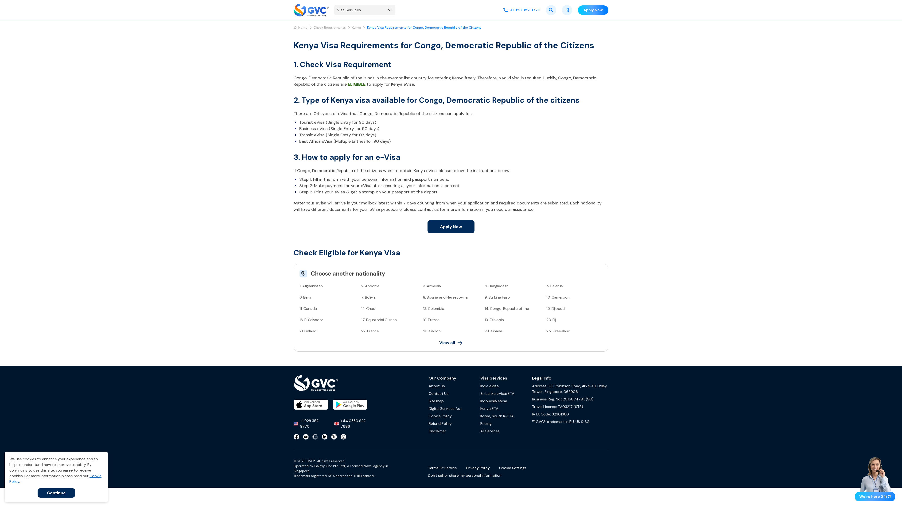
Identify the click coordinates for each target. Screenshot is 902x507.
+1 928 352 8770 (309, 423)
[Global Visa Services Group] (311, 10)
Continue (56, 493)
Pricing (486, 423)
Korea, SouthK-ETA (497, 416)
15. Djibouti (555, 308)
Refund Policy (440, 423)
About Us (437, 386)
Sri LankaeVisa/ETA (497, 393)
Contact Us (438, 393)
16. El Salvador (311, 319)
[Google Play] (350, 405)
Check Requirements (330, 27)
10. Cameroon (558, 297)
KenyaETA (489, 408)
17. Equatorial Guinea (379, 319)
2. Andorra (370, 286)
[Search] (551, 10)
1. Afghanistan (311, 286)
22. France (370, 331)
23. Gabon (432, 331)
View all (447, 343)
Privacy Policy (478, 467)
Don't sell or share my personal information (465, 475)
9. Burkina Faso (497, 297)
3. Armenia (432, 286)
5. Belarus (554, 286)
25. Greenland (558, 331)
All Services (490, 431)
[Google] (315, 437)
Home (302, 27)
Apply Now (451, 227)
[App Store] (311, 405)
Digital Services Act (445, 408)
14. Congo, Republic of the (507, 308)
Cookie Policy (440, 416)
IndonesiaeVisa (493, 401)
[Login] (567, 10)
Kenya (356, 27)
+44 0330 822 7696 (353, 423)
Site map (436, 401)
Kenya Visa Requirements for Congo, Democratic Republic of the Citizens (424, 27)
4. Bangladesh (497, 286)
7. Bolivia (368, 297)
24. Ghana (493, 331)
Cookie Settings (512, 467)
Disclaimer (437, 431)
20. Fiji (551, 319)
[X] (334, 437)
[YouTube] (306, 437)
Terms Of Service (442, 467)
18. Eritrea (431, 319)
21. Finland (307, 331)
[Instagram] (343, 437)
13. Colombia (433, 308)
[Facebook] (296, 437)
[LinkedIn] (324, 437)
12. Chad (368, 308)
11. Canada (308, 308)
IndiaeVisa (489, 386)
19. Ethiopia (494, 319)
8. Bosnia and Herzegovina (445, 297)
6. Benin (305, 297)
